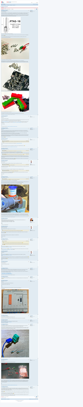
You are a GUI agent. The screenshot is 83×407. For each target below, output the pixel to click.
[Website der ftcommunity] (4, 2)
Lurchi (30, 261)
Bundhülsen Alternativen (4, 6)
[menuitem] (4, 4)
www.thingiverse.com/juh (15, 126)
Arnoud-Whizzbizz (5, 114)
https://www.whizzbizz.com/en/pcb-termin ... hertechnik (7, 249)
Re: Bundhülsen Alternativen (4, 218)
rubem (30, 163)
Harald (30, 221)
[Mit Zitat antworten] (28, 10)
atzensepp (3, 320)
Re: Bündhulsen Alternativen (4, 148)
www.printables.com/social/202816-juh (10, 126)
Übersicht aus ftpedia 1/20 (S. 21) (5, 121)
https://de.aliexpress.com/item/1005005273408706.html (7, 273)
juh (2, 116)
